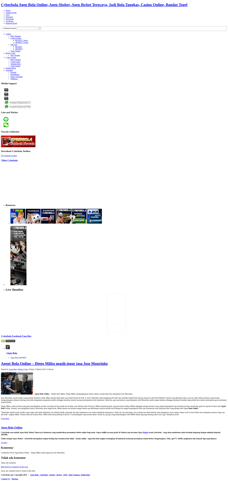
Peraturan (9, 17)
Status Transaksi (16, 77)
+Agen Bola (11, 353)
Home (8, 10)
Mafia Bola (85, 475)
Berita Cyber (10, 53)
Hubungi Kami (11, 23)
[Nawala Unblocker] (18, 147)
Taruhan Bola (15, 64)
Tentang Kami (11, 13)
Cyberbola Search (9, 28)
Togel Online (15, 51)
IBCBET (18, 47)
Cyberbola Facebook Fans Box (16, 336)
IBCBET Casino (21, 40)
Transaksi (9, 70)
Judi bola (13, 45)
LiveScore (9, 21)
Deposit (13, 72)
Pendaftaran (14, 75)
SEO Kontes (15, 55)
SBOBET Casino (21, 43)
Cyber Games (11, 57)
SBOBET (19, 49)
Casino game (15, 62)
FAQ (8, 15)
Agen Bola (13, 369)
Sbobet (145, 432)
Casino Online (15, 38)
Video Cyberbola (9, 160)
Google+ (4, 443)
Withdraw (14, 79)
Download (10, 19)
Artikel (8, 34)
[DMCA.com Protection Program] (8, 342)
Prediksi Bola (11, 68)
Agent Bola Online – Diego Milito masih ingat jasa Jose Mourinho (54, 363)
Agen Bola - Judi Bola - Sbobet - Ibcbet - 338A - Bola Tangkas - (55, 475)
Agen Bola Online (12, 427)
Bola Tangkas (15, 36)
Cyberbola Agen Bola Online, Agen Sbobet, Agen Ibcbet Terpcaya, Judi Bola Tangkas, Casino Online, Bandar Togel (94, 4)
